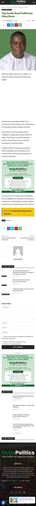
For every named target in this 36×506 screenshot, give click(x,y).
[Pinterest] (16, 25)
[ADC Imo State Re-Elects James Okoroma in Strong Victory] (6, 282)
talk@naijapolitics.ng (13, 480)
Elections (4, 285)
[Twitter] (12, 25)
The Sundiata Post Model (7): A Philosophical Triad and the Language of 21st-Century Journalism (23, 272)
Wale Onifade (8, 20)
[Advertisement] (18, 101)
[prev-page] (3, 298)
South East (9, 9)
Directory (8, 7)
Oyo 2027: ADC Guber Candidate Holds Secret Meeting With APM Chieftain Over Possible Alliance (23, 426)
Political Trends (5, 294)
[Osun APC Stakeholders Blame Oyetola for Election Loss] (6, 398)
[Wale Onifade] (3, 21)
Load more (17, 433)
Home (3, 7)
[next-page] (5, 298)
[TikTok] (16, 492)
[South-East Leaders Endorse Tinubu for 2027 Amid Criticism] (6, 291)
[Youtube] (24, 492)
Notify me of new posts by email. (12, 344)
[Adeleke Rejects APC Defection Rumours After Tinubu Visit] (6, 417)
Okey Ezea (9, 220)
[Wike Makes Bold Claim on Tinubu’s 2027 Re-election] (6, 408)
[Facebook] (8, 25)
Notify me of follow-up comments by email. (14, 342)
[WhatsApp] (20, 25)
